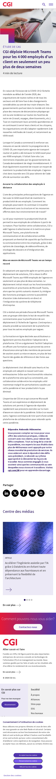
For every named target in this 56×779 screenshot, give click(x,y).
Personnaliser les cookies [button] (28, 761)
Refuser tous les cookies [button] (28, 767)
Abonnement (10, 704)
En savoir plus (9, 672)
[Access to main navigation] (51, 4)
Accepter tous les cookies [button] (28, 755)
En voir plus (9, 605)
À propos (35, 694)
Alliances (35, 699)
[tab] (24, 600)
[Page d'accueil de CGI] (7, 4)
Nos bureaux (37, 713)
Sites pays (36, 704)
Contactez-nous (28, 627)
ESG (33, 708)
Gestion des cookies (12, 775)
